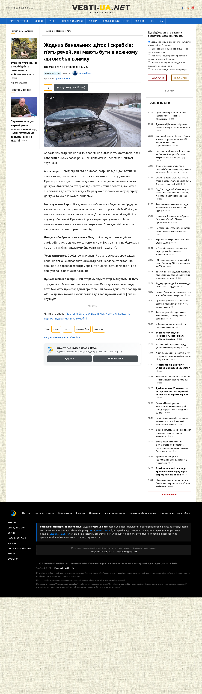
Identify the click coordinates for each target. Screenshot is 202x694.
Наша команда (65, 513)
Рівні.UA (93, 21)
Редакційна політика (44, 513)
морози (98, 329)
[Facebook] (182, 8)
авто (67, 329)
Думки (52, 21)
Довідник (140, 21)
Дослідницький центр (116, 21)
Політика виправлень (114, 513)
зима (56, 329)
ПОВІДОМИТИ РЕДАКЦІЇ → (102, 551)
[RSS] (187, 8)
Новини (38, 21)
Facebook (58, 568)
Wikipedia (69, 568)
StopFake (54, 534)
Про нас (26, 513)
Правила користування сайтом (175, 513)
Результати (180, 78)
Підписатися (115, 359)
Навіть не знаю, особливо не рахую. (169, 69)
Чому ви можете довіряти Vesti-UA (62, 337)
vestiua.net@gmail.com (127, 551)
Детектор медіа (102, 530)
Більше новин (169, 494)
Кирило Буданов (19, 83)
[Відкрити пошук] (193, 8)
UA (161, 21)
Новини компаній (72, 21)
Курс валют (13, 554)
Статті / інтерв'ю (19, 21)
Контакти (80, 513)
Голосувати (157, 78)
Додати (69, 359)
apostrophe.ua (62, 78)
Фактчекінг (94, 513)
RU (152, 21)
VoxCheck (64, 534)
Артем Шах (85, 73)
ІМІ (90, 530)
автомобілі (82, 329)
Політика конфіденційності (142, 513)
